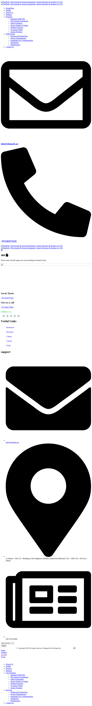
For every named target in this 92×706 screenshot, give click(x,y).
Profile (8, 10)
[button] (2, 660)
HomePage (10, 8)
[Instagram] (19, 316)
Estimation (15, 43)
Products (9, 17)
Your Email (5, 643)
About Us (9, 12)
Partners (9, 15)
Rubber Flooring (17, 28)
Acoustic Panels (17, 30)
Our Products (11, 673)
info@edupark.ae (9, 144)
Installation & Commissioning (22, 40)
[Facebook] (7, 316)
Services (9, 690)
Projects (9, 669)
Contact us (10, 47)
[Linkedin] (11, 316)
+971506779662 (7, 307)
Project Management (18, 38)
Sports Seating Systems (19, 25)
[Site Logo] (32, 3)
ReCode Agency (66, 648)
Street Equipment (17, 679)
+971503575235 (9, 241)
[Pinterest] (15, 316)
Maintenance (15, 45)
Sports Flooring (16, 32)
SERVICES (10, 34)
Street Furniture (16, 23)
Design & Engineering (19, 36)
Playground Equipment (19, 21)
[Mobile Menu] (2, 250)
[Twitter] (4, 316)
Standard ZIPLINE (18, 19)
